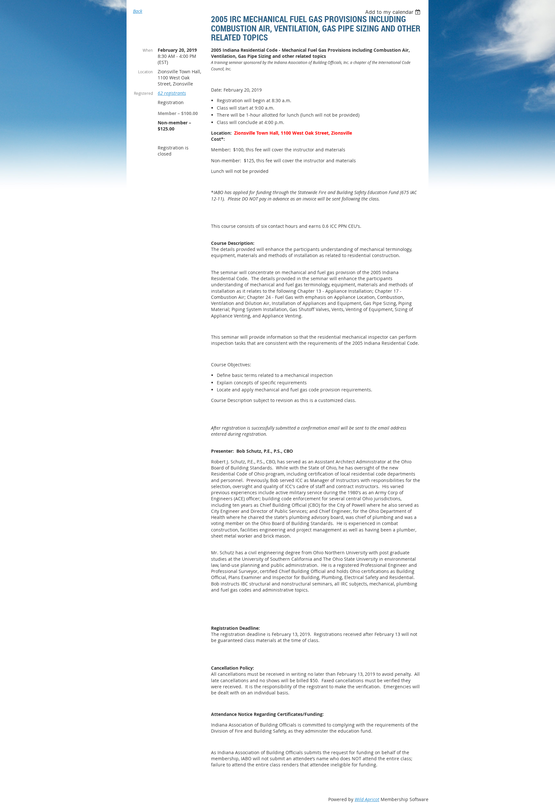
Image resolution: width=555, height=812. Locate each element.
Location (145, 71)
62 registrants (172, 93)
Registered (143, 93)
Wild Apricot (367, 799)
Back (137, 11)
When (148, 50)
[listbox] (393, 12)
